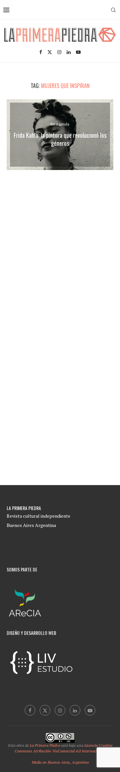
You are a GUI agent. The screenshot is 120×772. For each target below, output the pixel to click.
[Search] (113, 10)
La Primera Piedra (45, 745)
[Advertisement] (63, 249)
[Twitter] (49, 52)
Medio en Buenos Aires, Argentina (60, 762)
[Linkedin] (69, 52)
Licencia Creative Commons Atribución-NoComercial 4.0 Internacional (63, 748)
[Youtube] (78, 52)
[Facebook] (40, 52)
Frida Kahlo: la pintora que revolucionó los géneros (60, 139)
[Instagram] (59, 52)
